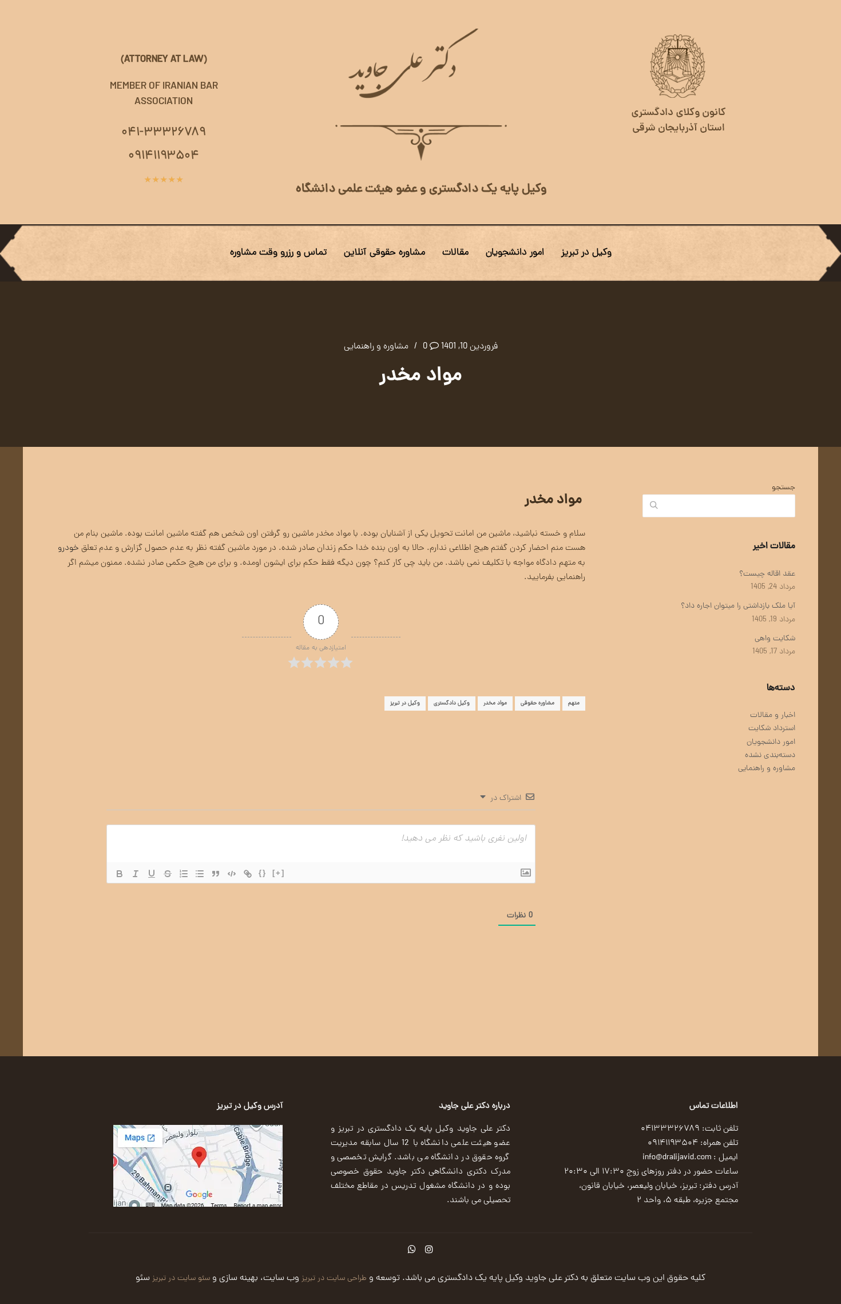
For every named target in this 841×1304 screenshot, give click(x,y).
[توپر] (120, 874)
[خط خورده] (168, 874)
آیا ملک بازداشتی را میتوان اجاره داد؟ (738, 606)
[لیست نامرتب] (200, 874)
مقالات (455, 252)
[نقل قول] (216, 874)
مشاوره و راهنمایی (376, 347)
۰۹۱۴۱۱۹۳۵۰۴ (163, 156)
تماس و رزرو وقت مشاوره (278, 252)
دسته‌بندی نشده (770, 756)
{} (263, 873)
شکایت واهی (775, 639)
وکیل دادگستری (452, 703)
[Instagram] (429, 1249)
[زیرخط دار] (152, 874)
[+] (278, 873)
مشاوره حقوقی (537, 703)
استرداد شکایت (771, 729)
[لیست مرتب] (184, 874)
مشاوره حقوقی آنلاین (384, 252)
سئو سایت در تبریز (180, 1279)
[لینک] (248, 874)
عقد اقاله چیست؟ (767, 574)
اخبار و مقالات (772, 716)
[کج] (136, 874)
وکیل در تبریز (586, 252)
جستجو (783, 488)
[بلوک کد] (232, 874)
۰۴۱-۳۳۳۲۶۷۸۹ (163, 133)
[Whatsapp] (411, 1249)
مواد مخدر (495, 703)
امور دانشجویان (515, 252)
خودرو (68, 548)
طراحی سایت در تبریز (333, 1279)
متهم (574, 703)
